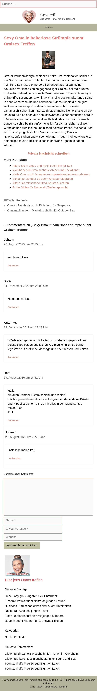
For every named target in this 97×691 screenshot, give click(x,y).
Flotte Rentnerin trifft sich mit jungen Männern (34, 615)
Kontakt (63, 686)
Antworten (13, 265)
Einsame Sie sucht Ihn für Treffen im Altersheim (48, 653)
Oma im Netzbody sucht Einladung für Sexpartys (38, 205)
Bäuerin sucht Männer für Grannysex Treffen (34, 620)
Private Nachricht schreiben (48, 153)
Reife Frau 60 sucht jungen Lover (26, 610)
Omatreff (47, 15)
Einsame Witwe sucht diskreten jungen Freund (35, 601)
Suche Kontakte (17, 200)
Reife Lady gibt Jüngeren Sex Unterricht (31, 596)
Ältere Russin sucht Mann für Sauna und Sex (46, 658)
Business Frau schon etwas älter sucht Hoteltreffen (38, 606)
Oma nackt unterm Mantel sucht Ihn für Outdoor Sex (41, 210)
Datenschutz (50, 686)
